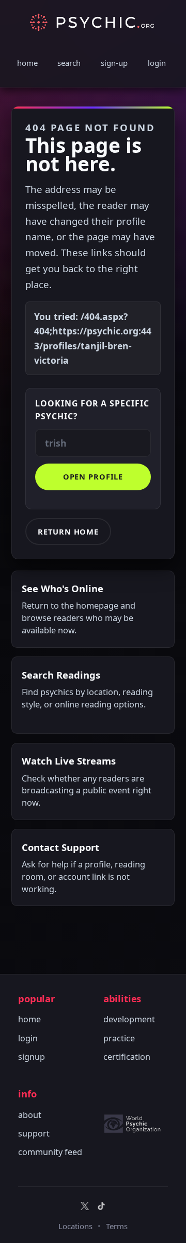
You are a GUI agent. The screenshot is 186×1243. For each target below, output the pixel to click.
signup (31, 1056)
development (129, 1019)
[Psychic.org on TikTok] (101, 1206)
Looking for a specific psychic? (92, 410)
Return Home (68, 531)
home (27, 63)
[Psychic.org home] (135, 1124)
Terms (117, 1226)
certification (126, 1056)
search (69, 63)
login (157, 63)
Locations (75, 1226)
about (29, 1115)
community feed (50, 1152)
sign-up (114, 63)
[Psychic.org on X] (84, 1206)
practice (119, 1038)
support (34, 1133)
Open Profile (93, 476)
